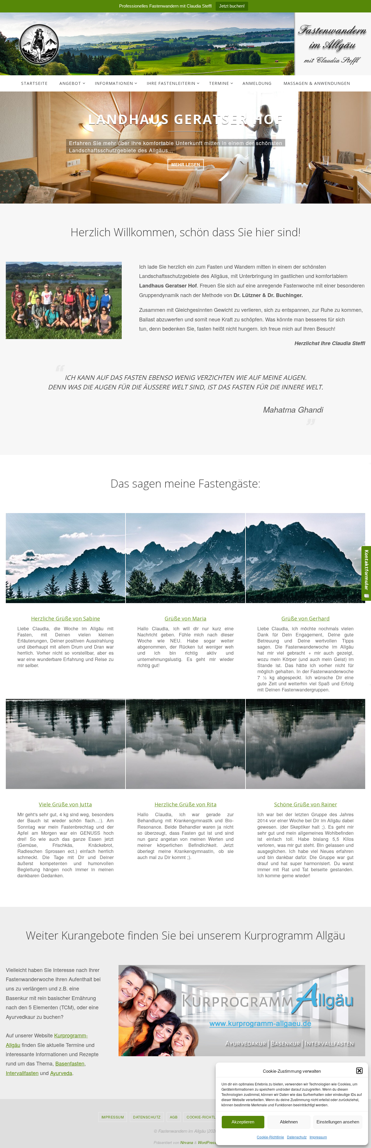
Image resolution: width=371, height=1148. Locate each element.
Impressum (318, 1136)
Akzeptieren (243, 1121)
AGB (174, 1116)
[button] (359, 1071)
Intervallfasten (22, 1072)
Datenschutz (297, 1136)
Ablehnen (289, 1121)
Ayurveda (61, 1072)
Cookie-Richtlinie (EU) (209, 1116)
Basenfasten (69, 1063)
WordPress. (208, 1142)
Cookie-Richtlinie (270, 1136)
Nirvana (186, 1142)
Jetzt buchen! (232, 5)
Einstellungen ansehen (338, 1121)
